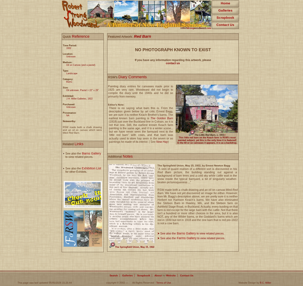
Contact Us (225, 25)
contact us (173, 63)
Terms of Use (163, 282)
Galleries (225, 10)
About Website (165, 275)
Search (114, 275)
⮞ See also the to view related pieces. (190, 233)
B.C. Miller (265, 282)
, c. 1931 (209, 135)
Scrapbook (225, 17)
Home (225, 3)
